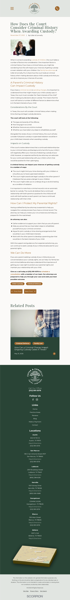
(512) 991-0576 (35, 390)
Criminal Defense (34, 284)
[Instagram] (37, 400)
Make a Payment (35, 422)
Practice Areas (35, 412)
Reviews (35, 415)
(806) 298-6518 (35, 477)
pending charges (40, 90)
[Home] (34, 8)
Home (35, 409)
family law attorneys (48, 70)
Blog (35, 418)
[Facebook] (33, 400)
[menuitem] (26, 591)
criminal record (25, 90)
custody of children (38, 60)
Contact (35, 425)
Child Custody (17, 284)
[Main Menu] (12, 8)
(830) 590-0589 (35, 493)
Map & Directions (35, 443)
